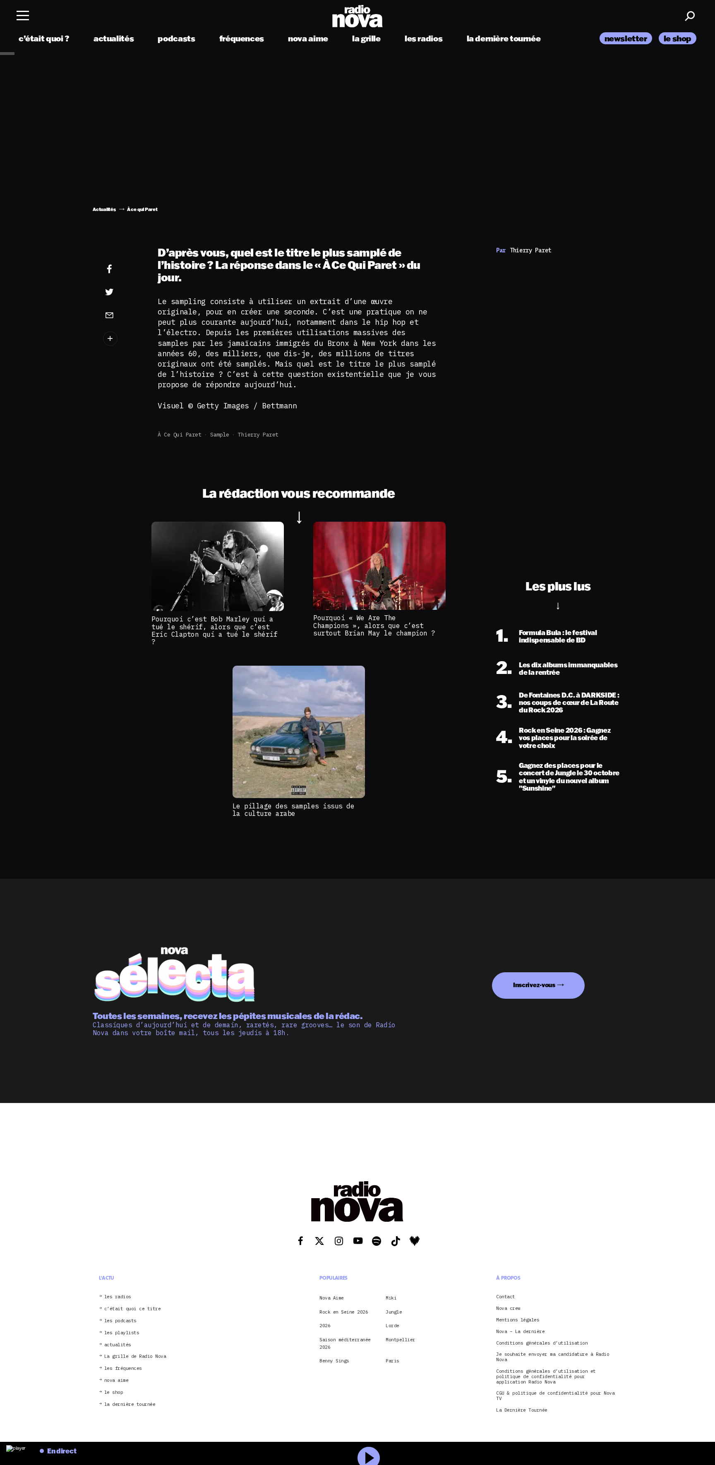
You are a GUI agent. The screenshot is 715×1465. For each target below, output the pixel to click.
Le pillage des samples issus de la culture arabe (294, 810)
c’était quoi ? (44, 38)
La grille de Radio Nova (135, 1356)
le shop (677, 38)
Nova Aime (331, 1298)
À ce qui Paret (179, 434)
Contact (505, 1297)
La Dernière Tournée (521, 1410)
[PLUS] (122, 338)
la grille (366, 38)
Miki (391, 1298)
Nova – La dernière (520, 1331)
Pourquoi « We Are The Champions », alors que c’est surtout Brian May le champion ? (374, 625)
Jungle (394, 1312)
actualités (114, 38)
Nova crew (508, 1308)
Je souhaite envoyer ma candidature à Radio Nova (552, 1357)
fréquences (241, 38)
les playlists (121, 1333)
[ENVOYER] (122, 315)
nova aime (308, 38)
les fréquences (123, 1368)
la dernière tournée (504, 38)
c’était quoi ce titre (132, 1309)
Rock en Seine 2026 (343, 1312)
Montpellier (400, 1340)
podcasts (176, 38)
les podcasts (120, 1321)
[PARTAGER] (122, 292)
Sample (219, 434)
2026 (324, 1325)
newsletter (626, 38)
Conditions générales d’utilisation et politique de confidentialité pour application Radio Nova (546, 1376)
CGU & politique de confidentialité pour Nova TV (555, 1396)
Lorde (392, 1325)
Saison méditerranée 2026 (345, 1343)
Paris (392, 1361)
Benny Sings (334, 1361)
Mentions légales (517, 1320)
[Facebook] (122, 269)
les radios (423, 38)
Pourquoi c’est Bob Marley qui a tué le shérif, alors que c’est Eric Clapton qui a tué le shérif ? (214, 630)
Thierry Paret (258, 434)
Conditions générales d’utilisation (542, 1343)
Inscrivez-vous (534, 985)
